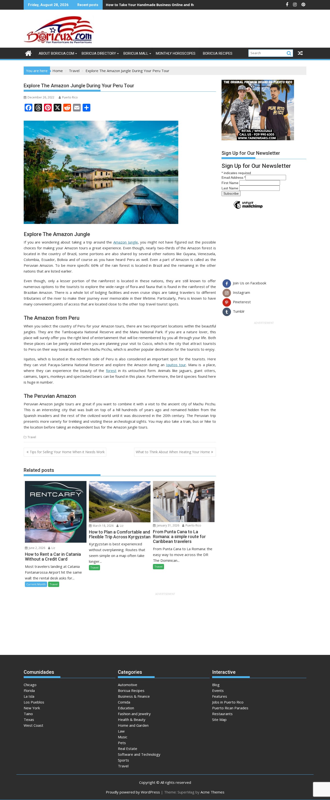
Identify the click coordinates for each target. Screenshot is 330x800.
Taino (28, 713)
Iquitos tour (176, 364)
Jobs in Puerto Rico (228, 702)
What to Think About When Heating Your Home (173, 452)
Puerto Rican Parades (230, 707)
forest (111, 370)
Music (122, 736)
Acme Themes (212, 792)
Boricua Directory (99, 53)
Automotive (127, 684)
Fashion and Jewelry (134, 713)
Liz (53, 548)
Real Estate (127, 748)
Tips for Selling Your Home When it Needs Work (67, 452)
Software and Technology (139, 754)
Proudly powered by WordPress (133, 792)
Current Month (36, 584)
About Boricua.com (56, 53)
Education (126, 707)
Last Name (230, 188)
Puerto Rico (70, 97)
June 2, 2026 (36, 548)
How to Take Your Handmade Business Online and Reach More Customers (168, 4)
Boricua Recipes (217, 53)
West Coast (33, 725)
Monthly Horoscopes (175, 53)
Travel (32, 437)
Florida (29, 690)
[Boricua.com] (28, 52)
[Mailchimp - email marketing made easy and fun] (248, 208)
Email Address (233, 177)
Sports (123, 760)
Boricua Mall (135, 53)
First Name (230, 183)
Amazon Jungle (125, 242)
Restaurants (222, 713)
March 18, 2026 (103, 526)
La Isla (29, 696)
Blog (216, 684)
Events (218, 690)
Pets (122, 742)
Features (219, 696)
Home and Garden (133, 725)
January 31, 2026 (167, 525)
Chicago (30, 684)
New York (32, 707)
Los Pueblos (34, 702)
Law (121, 731)
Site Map (219, 719)
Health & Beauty (131, 719)
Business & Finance (134, 696)
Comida (124, 702)
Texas (29, 719)
